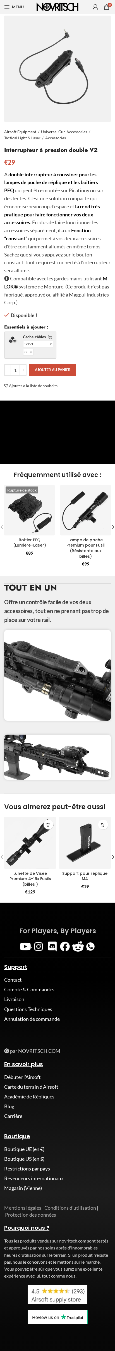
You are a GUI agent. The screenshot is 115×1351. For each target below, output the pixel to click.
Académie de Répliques (29, 1096)
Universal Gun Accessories (64, 131)
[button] (48, 824)
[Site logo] (57, 6)
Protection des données (30, 1215)
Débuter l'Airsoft (22, 1077)
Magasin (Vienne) (23, 1188)
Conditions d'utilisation (70, 1208)
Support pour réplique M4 (84, 876)
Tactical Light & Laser (22, 137)
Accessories (55, 137)
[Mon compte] (95, 7)
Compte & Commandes (29, 989)
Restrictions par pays (27, 1168)
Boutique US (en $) (24, 1159)
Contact (13, 980)
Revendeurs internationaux (34, 1178)
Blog (9, 1106)
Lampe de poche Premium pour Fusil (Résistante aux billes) (85, 548)
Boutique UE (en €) (24, 1149)
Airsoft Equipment (20, 131)
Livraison (14, 999)
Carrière (13, 1116)
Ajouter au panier (53, 369)
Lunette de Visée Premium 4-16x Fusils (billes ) (30, 879)
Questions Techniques (28, 1009)
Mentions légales (22, 1208)
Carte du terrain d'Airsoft (31, 1087)
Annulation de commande (32, 1019)
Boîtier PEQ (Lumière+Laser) (29, 542)
